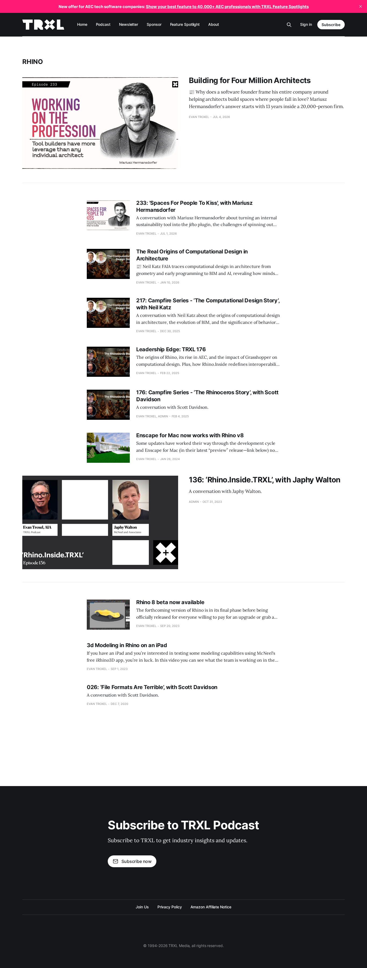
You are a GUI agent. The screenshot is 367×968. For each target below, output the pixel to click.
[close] (360, 6)
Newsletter (128, 24)
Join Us (142, 907)
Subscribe (331, 24)
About (213, 24)
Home (82, 24)
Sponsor (154, 24)
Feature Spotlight (185, 24)
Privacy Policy (169, 907)
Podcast (103, 24)
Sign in (306, 24)
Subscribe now (136, 861)
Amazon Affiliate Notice (210, 907)
